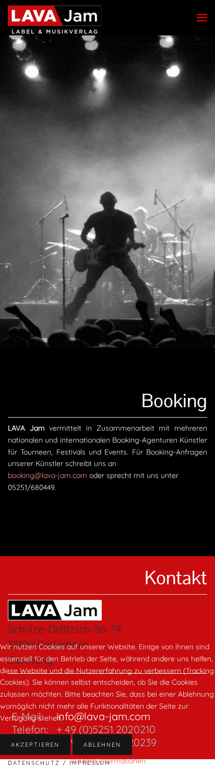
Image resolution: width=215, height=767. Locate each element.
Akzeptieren (35, 744)
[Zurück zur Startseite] (55, 20)
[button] (202, 17)
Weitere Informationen (108, 760)
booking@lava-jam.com (47, 475)
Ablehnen (102, 744)
